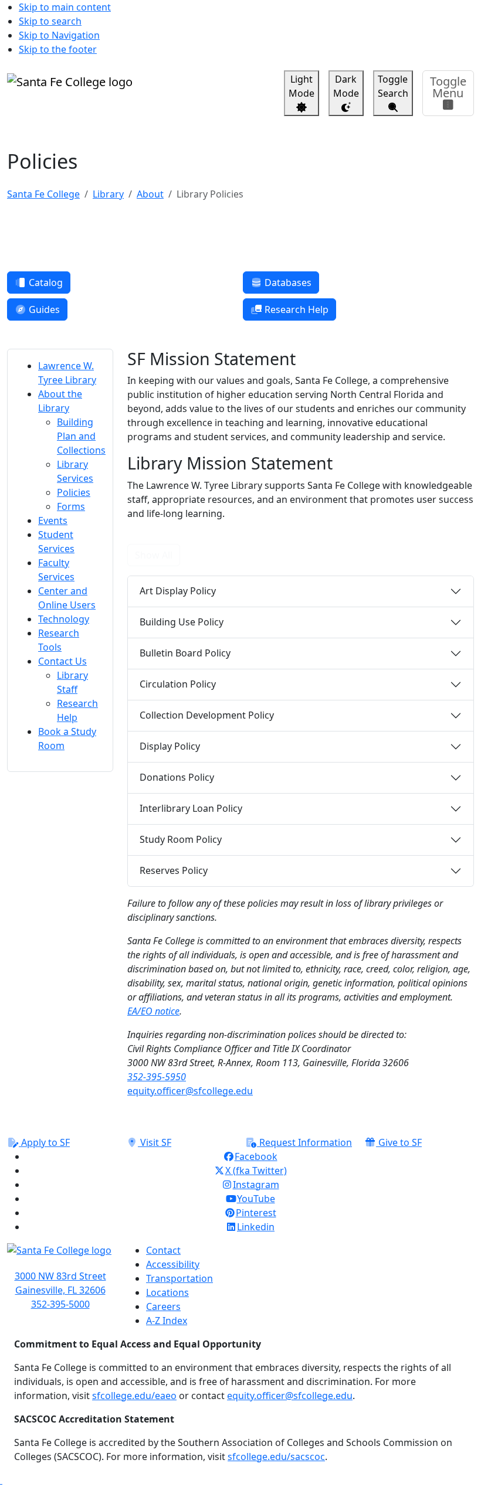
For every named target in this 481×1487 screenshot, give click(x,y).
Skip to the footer (58, 49)
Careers (163, 1306)
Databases (286, 282)
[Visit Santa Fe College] (60, 1256)
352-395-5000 (60, 1304)
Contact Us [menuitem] (62, 661)
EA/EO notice (153, 1011)
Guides (43, 309)
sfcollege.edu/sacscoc (276, 1456)
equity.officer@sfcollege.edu (190, 1090)
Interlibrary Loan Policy (191, 808)
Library (108, 194)
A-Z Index (166, 1320)
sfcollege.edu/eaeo (134, 1395)
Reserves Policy (174, 870)
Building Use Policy (181, 621)
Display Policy (170, 746)
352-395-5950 (156, 1076)
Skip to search (50, 21)
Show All (153, 555)
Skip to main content (65, 7)
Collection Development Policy (207, 715)
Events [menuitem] (52, 520)
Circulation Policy (178, 684)
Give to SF (399, 1142)
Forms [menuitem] (71, 506)
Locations (167, 1292)
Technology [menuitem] (63, 619)
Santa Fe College (43, 194)
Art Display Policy (178, 590)
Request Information (304, 1142)
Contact (163, 1250)
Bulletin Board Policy (185, 652)
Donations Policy (177, 777)
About (150, 194)
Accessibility (172, 1264)
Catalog (44, 282)
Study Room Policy (181, 839)
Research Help (295, 309)
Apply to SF (44, 1142)
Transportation (179, 1278)
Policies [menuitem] (73, 492)
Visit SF (154, 1142)
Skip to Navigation (59, 35)
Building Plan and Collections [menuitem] (81, 436)
